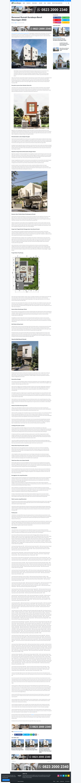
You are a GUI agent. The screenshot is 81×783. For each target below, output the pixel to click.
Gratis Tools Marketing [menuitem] (57, 3)
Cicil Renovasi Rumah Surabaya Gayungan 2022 (31, 749)
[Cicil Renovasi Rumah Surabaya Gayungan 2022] (31, 743)
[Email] (36, 735)
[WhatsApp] (31, 735)
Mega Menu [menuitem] (34, 3)
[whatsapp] (67, 1)
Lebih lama (49, 761)
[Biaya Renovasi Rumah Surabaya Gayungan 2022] (56, 49)
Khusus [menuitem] (49, 3)
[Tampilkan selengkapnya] (38, 735)
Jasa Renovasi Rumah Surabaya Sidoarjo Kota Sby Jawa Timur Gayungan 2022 (45, 750)
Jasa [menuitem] (45, 3)
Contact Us (19, 0)
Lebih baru (14, 761)
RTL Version (23, 0)
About (15, 0)
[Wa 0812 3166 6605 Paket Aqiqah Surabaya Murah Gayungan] (56, 44)
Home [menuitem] (24, 3)
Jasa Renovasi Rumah (18, 731)
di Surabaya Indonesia (19, 781)
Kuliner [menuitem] (40, 3)
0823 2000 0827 (5, 777)
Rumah (32, 714)
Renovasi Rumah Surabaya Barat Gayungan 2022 (20, 33)
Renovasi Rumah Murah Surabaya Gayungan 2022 (18, 749)
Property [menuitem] (29, 3)
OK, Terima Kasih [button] (6, 779)
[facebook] (64, 1)
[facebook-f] (61, 776)
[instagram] (58, 776)
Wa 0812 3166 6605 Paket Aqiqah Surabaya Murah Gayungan (64, 44)
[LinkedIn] (33, 735)
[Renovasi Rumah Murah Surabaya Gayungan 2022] (18, 743)
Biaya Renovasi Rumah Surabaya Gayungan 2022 (64, 49)
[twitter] (66, 1)
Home (12, 0)
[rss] (69, 1)
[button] (66, 3)
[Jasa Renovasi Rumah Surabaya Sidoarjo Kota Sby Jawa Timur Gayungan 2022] (45, 743)
